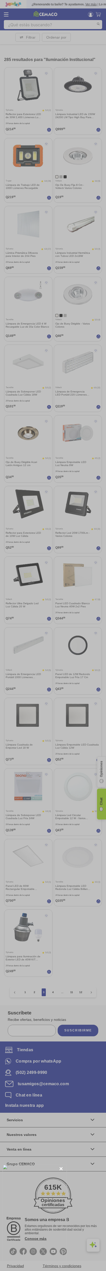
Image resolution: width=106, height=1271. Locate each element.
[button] (61, 1168)
